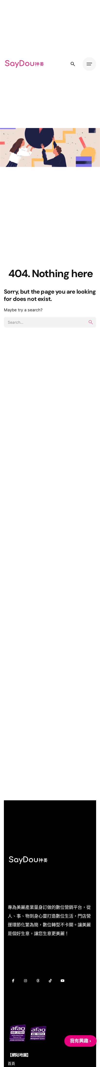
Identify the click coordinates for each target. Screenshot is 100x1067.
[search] (90, 322)
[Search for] (50, 322)
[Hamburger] (89, 64)
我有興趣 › (80, 1041)
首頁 (11, 1063)
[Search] (73, 64)
